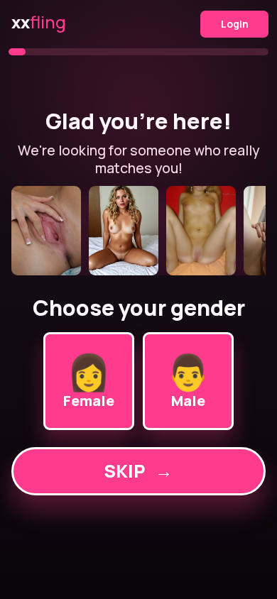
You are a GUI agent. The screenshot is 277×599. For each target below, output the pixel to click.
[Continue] (138, 230)
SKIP (138, 471)
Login (235, 24)
